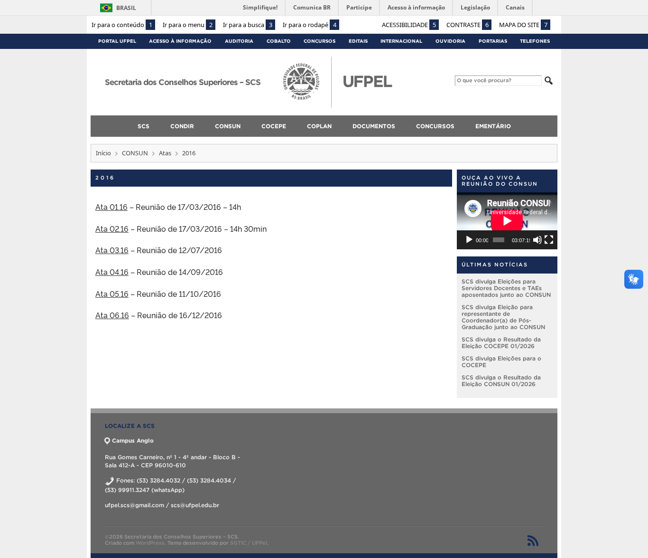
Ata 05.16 (112, 293)
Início (103, 153)
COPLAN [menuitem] (319, 126)
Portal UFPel (117, 41)
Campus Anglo (133, 440)
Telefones (535, 41)
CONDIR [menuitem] (182, 126)
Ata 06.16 (112, 315)
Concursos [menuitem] (435, 126)
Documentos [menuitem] (373, 126)
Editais (358, 41)
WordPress (150, 543)
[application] (507, 220)
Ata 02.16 (112, 228)
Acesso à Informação (180, 41)
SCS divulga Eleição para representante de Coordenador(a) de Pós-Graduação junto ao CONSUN (503, 317)
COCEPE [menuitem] (273, 126)
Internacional (401, 41)
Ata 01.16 (111, 206)
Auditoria (239, 41)
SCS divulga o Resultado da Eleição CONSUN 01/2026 (501, 380)
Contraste (467, 24)
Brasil (126, 8)
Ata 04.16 (112, 271)
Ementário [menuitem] (493, 126)
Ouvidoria (450, 41)
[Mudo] (537, 240)
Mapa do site (523, 24)
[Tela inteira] (549, 240)
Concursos (319, 41)
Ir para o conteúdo (122, 24)
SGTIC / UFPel (248, 543)
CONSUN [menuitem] (228, 126)
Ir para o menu (188, 24)
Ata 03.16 (112, 250)
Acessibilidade (409, 24)
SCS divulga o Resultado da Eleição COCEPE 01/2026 (501, 342)
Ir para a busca (247, 24)
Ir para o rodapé (309, 24)
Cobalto (279, 41)
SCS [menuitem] (143, 126)
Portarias (493, 41)
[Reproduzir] (469, 240)
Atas (165, 153)
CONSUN (135, 153)
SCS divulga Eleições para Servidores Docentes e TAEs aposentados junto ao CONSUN (506, 288)
